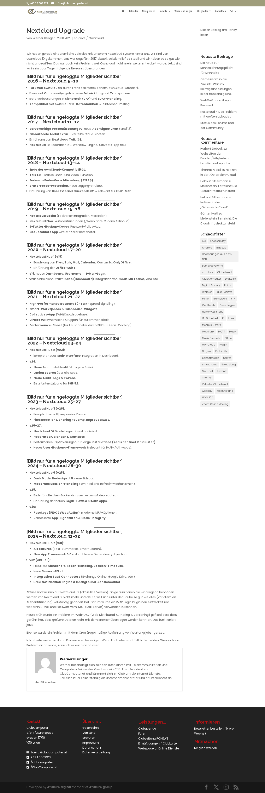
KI (223, 318)
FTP (233, 298)
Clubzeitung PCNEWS (153, 738)
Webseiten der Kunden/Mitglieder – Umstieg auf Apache (215, 159)
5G (204, 241)
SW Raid (207, 371)
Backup (221, 247)
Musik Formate (211, 338)
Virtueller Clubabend (215, 384)
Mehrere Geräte (211, 325)
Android (207, 247)
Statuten (88, 738)
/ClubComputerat (44, 767)
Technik (222, 371)
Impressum (90, 743)
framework (220, 298)
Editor (227, 285)
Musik (232, 331)
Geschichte (90, 728)
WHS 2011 (207, 397)
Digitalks (230, 278)
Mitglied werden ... (207, 748)
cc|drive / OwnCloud (89, 38)
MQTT (221, 331)
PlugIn (223, 344)
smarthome (209, 364)
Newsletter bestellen (209, 728)
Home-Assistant (212, 311)
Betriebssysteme (212, 265)
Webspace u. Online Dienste (158, 748)
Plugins (206, 351)
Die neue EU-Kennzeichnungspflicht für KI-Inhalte (217, 68)
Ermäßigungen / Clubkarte (157, 743)
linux (231, 318)
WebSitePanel (225, 391)
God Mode (208, 305)
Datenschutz (91, 748)
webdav (207, 391)
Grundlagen (227, 305)
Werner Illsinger (44, 38)
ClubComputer (211, 278)
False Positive (224, 292)
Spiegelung (228, 364)
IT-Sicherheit (210, 318)
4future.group (100, 787)
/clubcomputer (41, 762)
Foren (142, 733)
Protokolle (221, 351)
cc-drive (207, 272)
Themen (207, 377)
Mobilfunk (208, 331)
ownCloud (208, 344)
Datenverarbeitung (96, 752)
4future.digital (59, 787)
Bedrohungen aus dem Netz (217, 256)
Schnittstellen (210, 358)
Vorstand (88, 733)
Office (228, 338)
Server (227, 358)
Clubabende (147, 728)
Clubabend (224, 272)
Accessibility (218, 241)
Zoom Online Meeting (215, 404)
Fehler (205, 298)
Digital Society (211, 285)
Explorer (207, 292)
